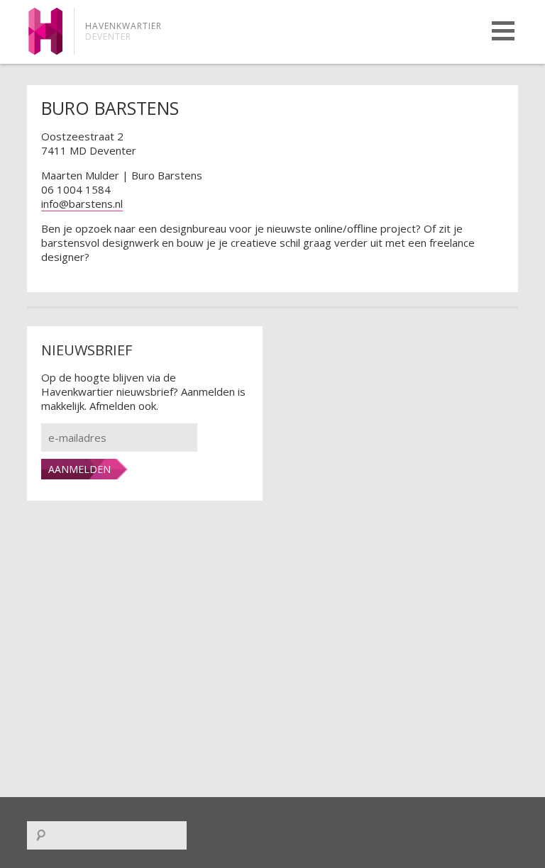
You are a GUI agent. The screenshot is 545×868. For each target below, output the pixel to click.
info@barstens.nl (82, 203)
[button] (503, 31)
